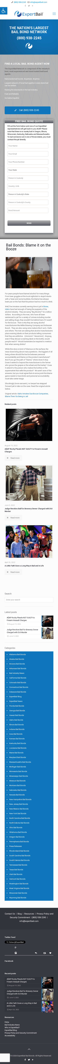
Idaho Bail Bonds (16, 720)
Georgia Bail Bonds (17, 711)
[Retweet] (45, 953)
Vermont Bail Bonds (17, 879)
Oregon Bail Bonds (16, 837)
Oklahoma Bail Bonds (18, 832)
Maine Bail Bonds (16, 753)
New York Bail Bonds (17, 813)
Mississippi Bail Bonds (18, 776)
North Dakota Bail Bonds (19, 823)
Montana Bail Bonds (17, 785)
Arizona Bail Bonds (17, 664)
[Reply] (36, 953)
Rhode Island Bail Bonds (19, 851)
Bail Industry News (16, 673)
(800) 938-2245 (20, 2)
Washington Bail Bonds (18, 884)
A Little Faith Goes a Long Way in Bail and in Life (24, 566)
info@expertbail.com (38, 2)
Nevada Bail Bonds (17, 795)
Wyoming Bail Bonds (17, 898)
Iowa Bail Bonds (15, 734)
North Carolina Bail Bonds (19, 818)
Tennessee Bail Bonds (18, 865)
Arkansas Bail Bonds (17, 668)
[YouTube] (32, 6)
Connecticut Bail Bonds (18, 687)
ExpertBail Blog (15, 696)
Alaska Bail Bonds (16, 659)
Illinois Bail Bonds (16, 725)
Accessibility (10, 1036)
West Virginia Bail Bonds (19, 888)
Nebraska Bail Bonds (17, 790)
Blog (20, 914)
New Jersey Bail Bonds (18, 804)
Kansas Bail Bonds (16, 739)
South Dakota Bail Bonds (19, 860)
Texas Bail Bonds (16, 870)
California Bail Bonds (17, 678)
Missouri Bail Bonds (17, 781)
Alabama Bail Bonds (17, 654)
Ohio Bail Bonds (15, 827)
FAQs (7, 1022)
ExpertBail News (15, 701)
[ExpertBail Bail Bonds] (29, 13)
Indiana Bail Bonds (16, 729)
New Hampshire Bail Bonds (20, 799)
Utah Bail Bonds (15, 874)
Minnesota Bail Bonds (18, 771)
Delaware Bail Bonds (17, 692)
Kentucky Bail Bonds (17, 743)
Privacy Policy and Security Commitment (21, 1033)
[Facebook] (25, 6)
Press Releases (15, 846)
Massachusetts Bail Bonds (20, 762)
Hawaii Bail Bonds (16, 715)
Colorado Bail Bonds (17, 682)
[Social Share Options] (16, 953)
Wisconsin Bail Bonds (18, 893)
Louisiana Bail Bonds (17, 748)
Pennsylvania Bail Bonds (19, 841)
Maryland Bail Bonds (17, 757)
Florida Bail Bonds (16, 706)
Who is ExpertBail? (12, 1027)
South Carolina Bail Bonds (19, 856)
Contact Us (10, 914)
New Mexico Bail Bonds (18, 809)
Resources (29, 914)
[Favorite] (50, 953)
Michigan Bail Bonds (17, 767)
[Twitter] (29, 6)
